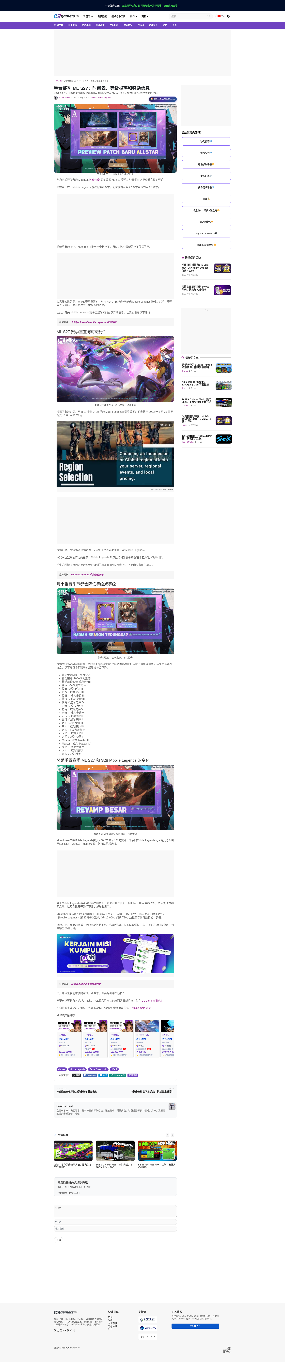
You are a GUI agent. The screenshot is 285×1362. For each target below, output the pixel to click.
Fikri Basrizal (64, 98)
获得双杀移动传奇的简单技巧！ (87, 984)
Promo (184, 425)
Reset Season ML (98, 1069)
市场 (110, 1317)
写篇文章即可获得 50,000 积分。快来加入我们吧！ (195, 288)
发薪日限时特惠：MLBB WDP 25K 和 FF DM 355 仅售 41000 (195, 267)
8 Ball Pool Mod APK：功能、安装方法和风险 (156, 1165)
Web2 (114, 1069)
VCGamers (72, 1348)
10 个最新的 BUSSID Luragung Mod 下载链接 (195, 383)
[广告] (142, 53)
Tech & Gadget (188, 442)
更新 (144, 16)
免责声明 (227, 1350)
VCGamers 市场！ (143, 1008)
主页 (56, 81)
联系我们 (112, 1325)
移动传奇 (94, 179)
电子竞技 (102, 16)
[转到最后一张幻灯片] (167, 1135)
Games (93, 98)
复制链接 (133, 1075)
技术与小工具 (118, 16)
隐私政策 (227, 1352)
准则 (229, 1348)
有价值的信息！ (142, 5)
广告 (110, 1328)
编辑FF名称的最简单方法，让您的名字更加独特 (72, 1165)
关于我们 (112, 1323)
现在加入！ (195, 1326)
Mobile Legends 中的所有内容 (87, 574)
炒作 (132, 16)
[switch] (228, 16)
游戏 (88, 16)
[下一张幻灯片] (172, 1135)
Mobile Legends (104, 98)
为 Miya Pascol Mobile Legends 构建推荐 (93, 322)
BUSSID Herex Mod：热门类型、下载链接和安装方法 (114, 1165)
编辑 (110, 1320)
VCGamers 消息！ (152, 1000)
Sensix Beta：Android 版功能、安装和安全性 (197, 437)
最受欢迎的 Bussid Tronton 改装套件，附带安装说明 (197, 366)
